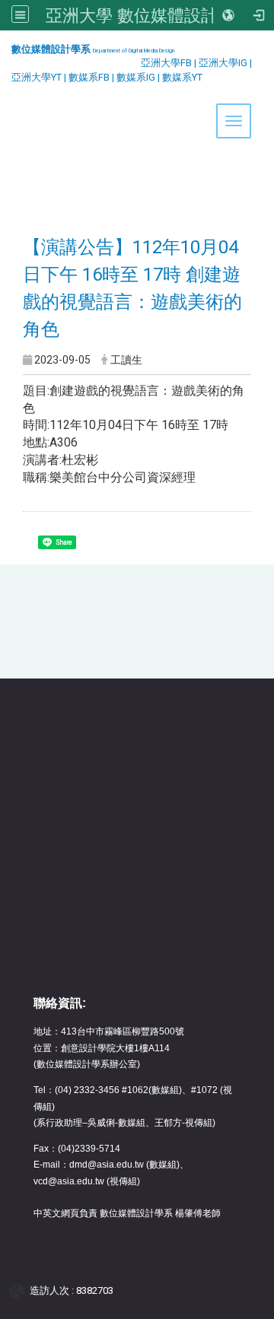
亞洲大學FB (166, 62)
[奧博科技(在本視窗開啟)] (19, 1291)
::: (5, 49)
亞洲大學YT (37, 77)
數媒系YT (182, 77)
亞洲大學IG (224, 62)
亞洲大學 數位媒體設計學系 (148, 15)
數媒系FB (90, 77)
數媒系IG (135, 77)
